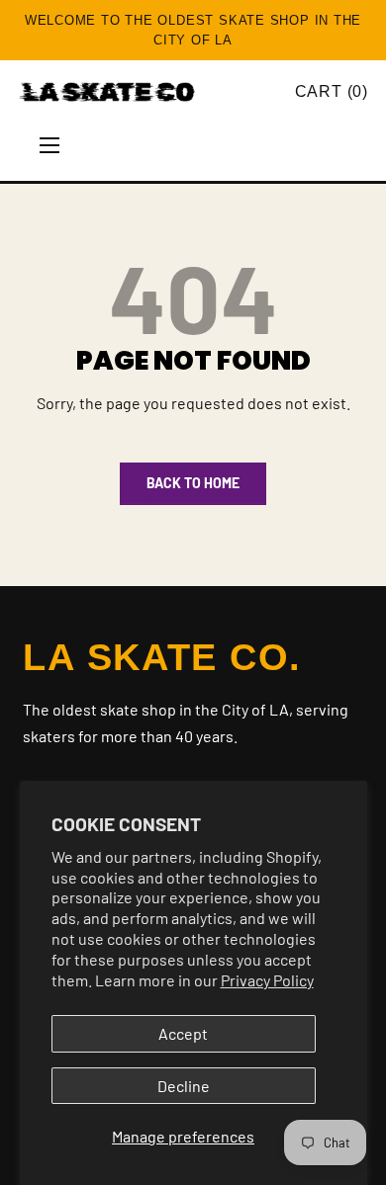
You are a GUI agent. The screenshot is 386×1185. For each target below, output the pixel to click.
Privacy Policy (267, 980)
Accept (183, 1033)
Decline (183, 1085)
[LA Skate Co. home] (149, 92)
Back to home (193, 482)
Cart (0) (331, 91)
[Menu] (49, 145)
